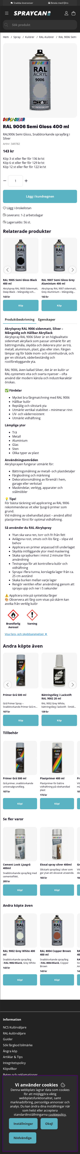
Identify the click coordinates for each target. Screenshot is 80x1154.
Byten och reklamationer (20, 1075)
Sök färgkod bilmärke (18, 1045)
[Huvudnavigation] (6, 13)
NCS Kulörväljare (14, 1027)
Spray (16, 37)
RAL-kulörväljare (14, 1033)
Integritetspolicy (14, 1063)
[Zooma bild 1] (40, 80)
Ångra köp (10, 1051)
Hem (6, 37)
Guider (8, 1039)
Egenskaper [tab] (46, 319)
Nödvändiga (23, 1138)
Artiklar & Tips (13, 1057)
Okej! (49, 1124)
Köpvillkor (10, 1069)
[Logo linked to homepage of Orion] (32, 13)
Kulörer (29, 37)
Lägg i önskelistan (18, 208)
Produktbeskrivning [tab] (19, 319)
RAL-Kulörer (46, 37)
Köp (59, 720)
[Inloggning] (66, 13)
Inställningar (23, 1124)
